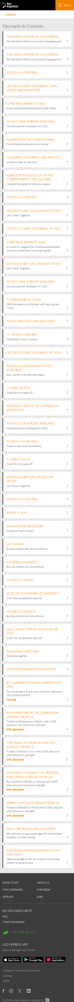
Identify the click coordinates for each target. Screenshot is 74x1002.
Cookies (7, 975)
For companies (13, 889)
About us (43, 882)
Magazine (10, 14)
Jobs (40, 896)
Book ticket (11, 882)
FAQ (5, 916)
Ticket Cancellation (14, 921)
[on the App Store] (12, 959)
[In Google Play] (33, 959)
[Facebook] (3, 991)
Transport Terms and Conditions (21, 970)
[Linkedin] (29, 991)
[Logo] (10, 5)
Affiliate (8, 896)
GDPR (6, 981)
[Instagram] (11, 991)
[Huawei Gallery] (55, 959)
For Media (43, 889)
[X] (20, 991)
